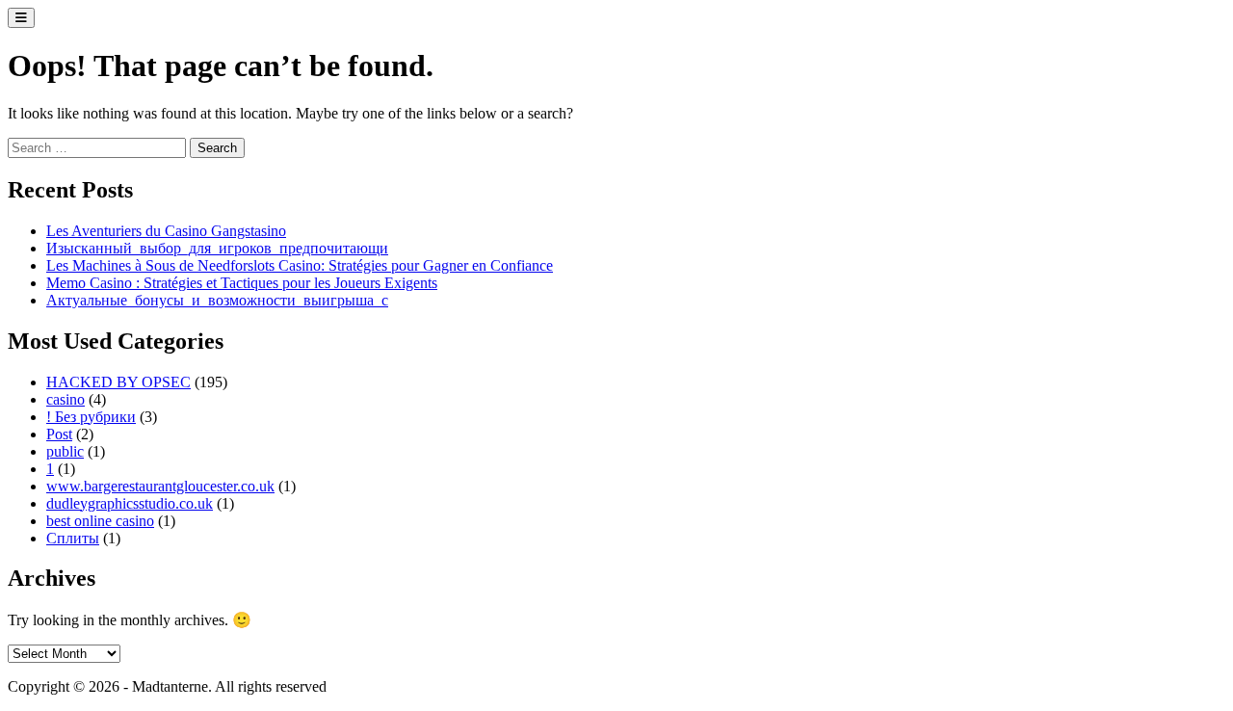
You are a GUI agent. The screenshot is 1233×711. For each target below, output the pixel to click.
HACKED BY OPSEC (118, 382)
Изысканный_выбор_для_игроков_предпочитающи (217, 248)
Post (59, 434)
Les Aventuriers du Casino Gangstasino (166, 231)
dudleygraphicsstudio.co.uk (129, 503)
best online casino (100, 521)
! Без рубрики (91, 416)
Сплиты (72, 538)
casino (65, 399)
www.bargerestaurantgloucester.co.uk (160, 486)
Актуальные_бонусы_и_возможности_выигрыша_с (217, 300)
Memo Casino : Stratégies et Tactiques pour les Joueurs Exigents (241, 283)
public (65, 451)
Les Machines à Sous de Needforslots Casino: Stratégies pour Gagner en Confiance (299, 265)
